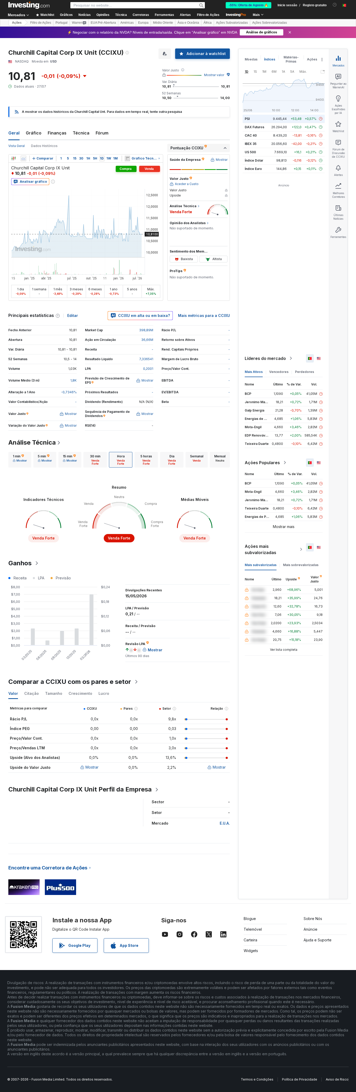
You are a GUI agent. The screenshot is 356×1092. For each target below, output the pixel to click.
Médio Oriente (163, 22)
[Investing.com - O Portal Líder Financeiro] (29, 5)
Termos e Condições (257, 1079)
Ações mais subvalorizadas (260, 549)
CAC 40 (251, 135)
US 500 (250, 152)
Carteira (250, 940)
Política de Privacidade (299, 1079)
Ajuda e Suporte (318, 940)
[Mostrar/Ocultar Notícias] (127, 158)
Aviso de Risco (337, 1079)
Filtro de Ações (208, 15)
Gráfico (33, 133)
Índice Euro (253, 169)
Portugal (61, 22)
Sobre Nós (313, 918)
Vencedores (279, 372)
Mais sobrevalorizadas (300, 565)
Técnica (81, 133)
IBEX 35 (250, 144)
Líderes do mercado (265, 358)
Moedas (251, 59)
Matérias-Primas (291, 59)
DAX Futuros (254, 127)
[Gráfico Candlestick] (13, 158)
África (208, 22)
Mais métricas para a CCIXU (204, 315)
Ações (17, 22)
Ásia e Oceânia (188, 22)
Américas (127, 22)
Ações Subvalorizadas (232, 22)
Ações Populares (262, 462)
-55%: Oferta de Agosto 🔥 (248, 5)
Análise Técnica (32, 442)
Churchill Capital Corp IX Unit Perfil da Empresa (80, 789)
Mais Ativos (254, 372)
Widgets (251, 950)
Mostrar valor (214, 75)
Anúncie (310, 929)
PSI (247, 119)
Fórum (102, 133)
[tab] (19, 460)
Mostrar (92, 767)
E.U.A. (225, 823)
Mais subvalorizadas (261, 565)
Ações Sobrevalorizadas (269, 22)
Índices (269, 59)
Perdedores (304, 372)
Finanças (57, 133)
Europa (143, 22)
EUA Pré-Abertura (103, 22)
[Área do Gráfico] (23, 158)
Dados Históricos (44, 146)
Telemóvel (253, 929)
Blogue (250, 918)
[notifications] (335, 4)
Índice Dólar (254, 160)
